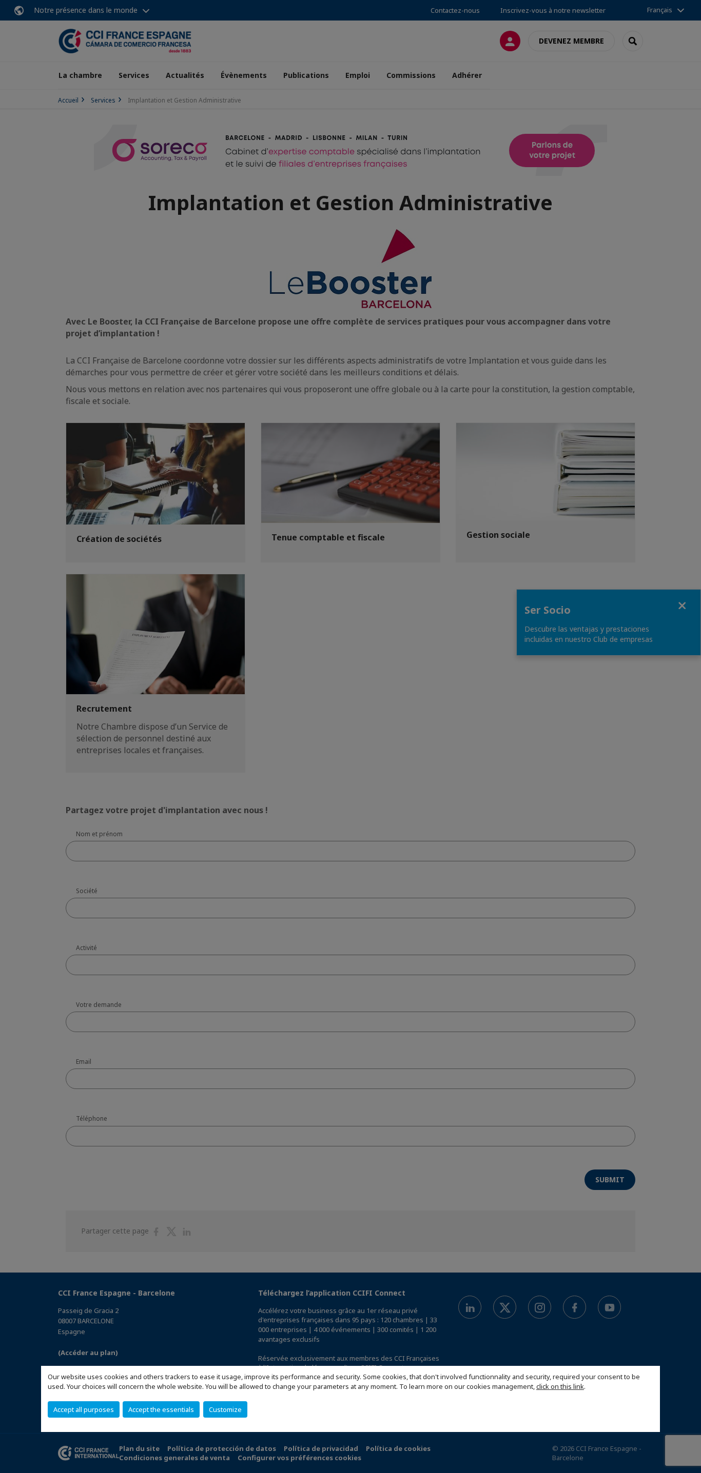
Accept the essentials (161, 1409)
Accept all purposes (83, 1409)
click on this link (560, 1386)
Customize (225, 1409)
